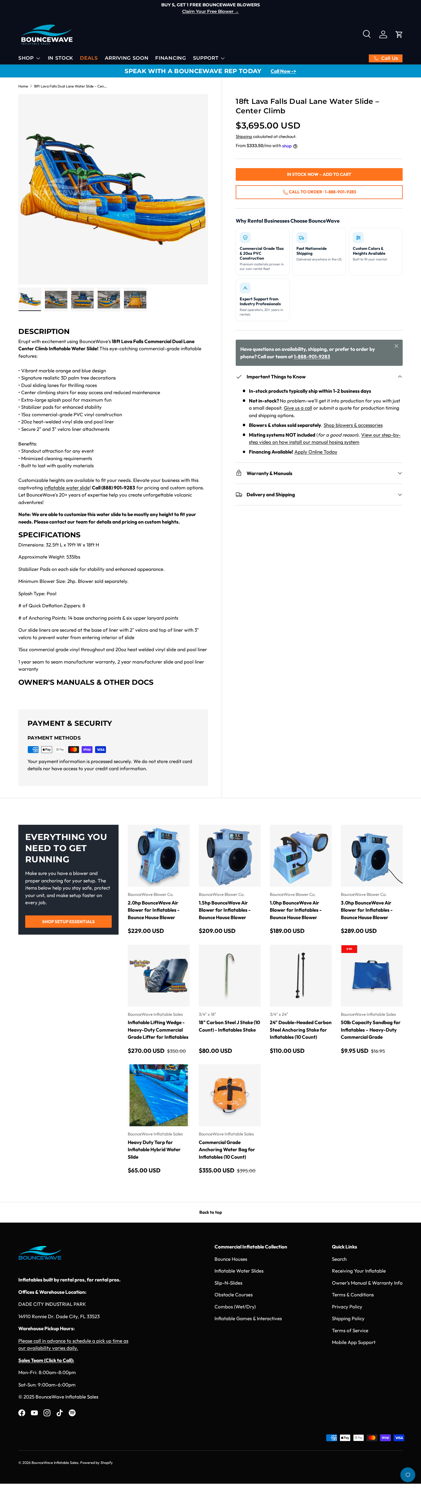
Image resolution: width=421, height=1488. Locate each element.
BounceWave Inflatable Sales (55, 1462)
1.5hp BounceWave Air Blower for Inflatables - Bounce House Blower (225, 910)
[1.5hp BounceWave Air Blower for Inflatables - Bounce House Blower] (230, 856)
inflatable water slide (67, 488)
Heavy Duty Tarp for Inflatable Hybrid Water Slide (154, 1149)
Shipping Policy (348, 1318)
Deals (89, 58)
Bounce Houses (231, 1259)
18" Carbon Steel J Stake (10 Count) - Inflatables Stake (229, 1026)
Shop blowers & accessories (353, 425)
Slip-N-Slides (228, 1283)
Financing (170, 58)
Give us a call (298, 408)
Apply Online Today (315, 452)
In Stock (60, 58)
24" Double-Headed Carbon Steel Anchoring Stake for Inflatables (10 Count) (301, 1029)
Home (23, 86)
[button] (399, 34)
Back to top (210, 1212)
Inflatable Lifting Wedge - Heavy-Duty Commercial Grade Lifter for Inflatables (158, 1029)
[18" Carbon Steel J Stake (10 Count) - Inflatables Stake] (230, 976)
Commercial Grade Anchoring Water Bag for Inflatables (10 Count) (227, 1149)
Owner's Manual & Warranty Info (367, 1283)
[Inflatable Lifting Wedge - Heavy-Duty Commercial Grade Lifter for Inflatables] (159, 976)
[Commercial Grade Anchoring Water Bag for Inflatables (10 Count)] (230, 1095)
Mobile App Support (353, 1342)
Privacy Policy (347, 1307)
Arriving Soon (127, 58)
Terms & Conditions (353, 1294)
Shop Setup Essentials (68, 921)
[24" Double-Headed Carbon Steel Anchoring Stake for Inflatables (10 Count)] (301, 976)
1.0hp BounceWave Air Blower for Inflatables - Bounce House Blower (296, 910)
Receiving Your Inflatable (359, 1271)
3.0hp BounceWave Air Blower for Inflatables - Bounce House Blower (367, 910)
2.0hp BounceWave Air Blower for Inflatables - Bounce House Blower (154, 910)
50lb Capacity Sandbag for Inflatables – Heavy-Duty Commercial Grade (371, 1029)
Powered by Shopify (96, 1462)
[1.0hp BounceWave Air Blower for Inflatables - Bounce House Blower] (301, 856)
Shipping (244, 136)
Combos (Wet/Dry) (235, 1307)
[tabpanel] (113, 511)
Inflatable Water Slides (239, 1271)
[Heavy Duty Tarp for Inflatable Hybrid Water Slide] (159, 1095)
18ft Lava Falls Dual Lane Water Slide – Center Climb (70, 86)
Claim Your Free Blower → (210, 11)
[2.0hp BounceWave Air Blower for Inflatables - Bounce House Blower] (159, 856)
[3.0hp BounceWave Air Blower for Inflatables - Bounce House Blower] (372, 856)
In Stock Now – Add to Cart (319, 174)
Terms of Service (350, 1330)
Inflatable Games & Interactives (248, 1318)
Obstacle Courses (234, 1294)
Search (339, 1259)
